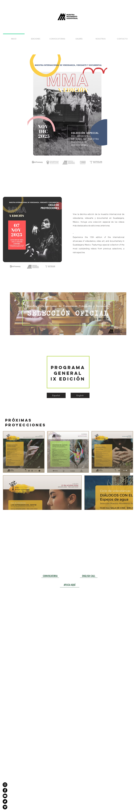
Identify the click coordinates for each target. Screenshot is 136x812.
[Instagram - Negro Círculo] (5, 784)
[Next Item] (125, 470)
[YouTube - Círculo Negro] (5, 796)
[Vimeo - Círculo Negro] (5, 807)
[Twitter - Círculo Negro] (5, 801)
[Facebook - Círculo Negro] (5, 790)
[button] (57, 38)
